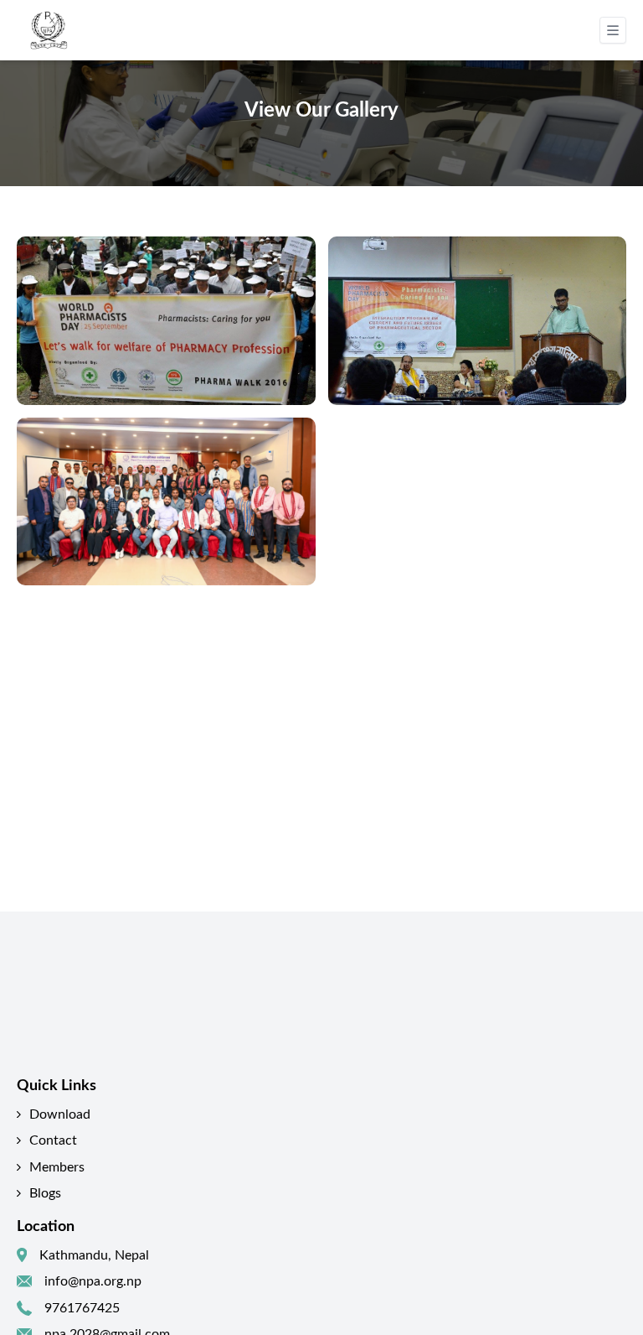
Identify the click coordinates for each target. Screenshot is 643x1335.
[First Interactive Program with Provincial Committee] (166, 502)
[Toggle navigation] (612, 30)
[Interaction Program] (477, 320)
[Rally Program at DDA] (166, 320)
